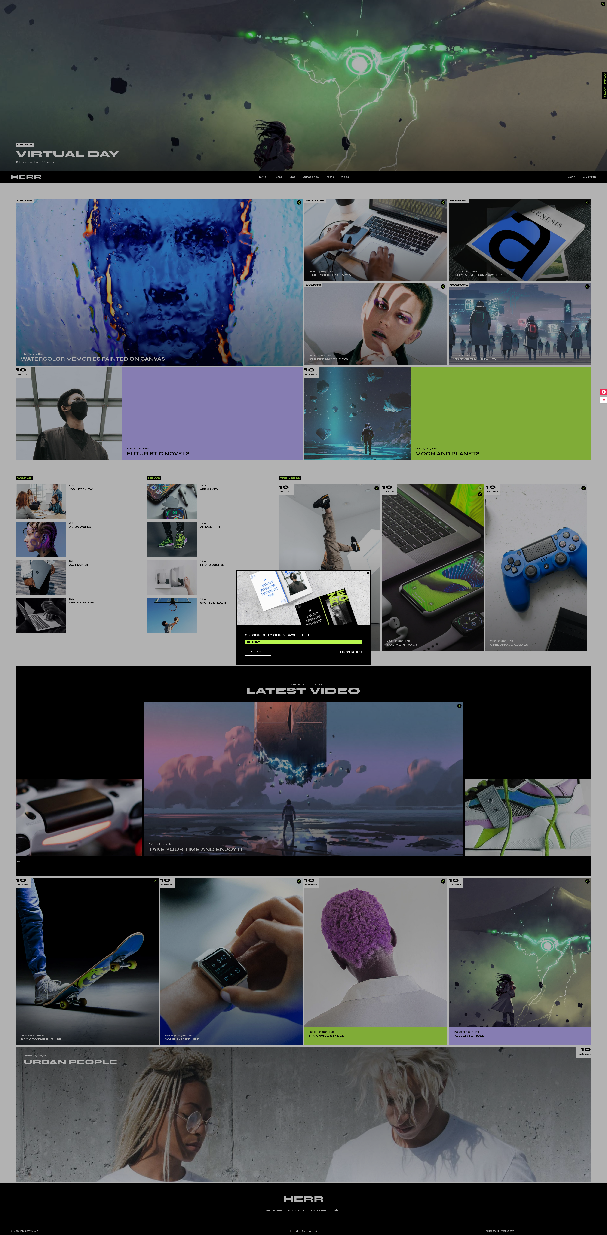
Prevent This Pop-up (352, 652)
